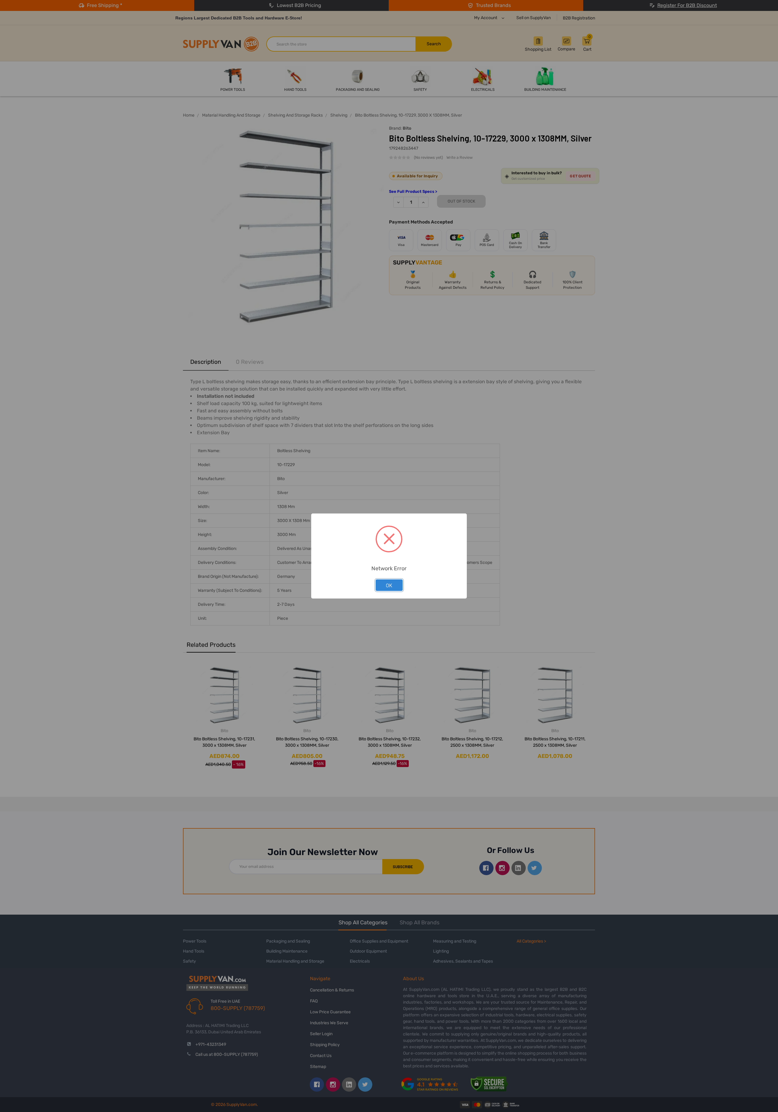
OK (389, 585)
